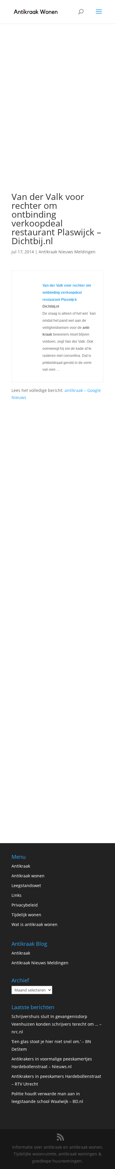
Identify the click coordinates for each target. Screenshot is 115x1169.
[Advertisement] (57, 127)
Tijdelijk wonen (26, 914)
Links (17, 895)
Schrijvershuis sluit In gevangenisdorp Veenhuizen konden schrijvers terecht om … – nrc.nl (56, 1024)
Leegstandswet (26, 885)
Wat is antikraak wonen (35, 924)
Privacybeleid (25, 905)
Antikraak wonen (28, 876)
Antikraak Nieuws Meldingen (67, 252)
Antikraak (21, 866)
